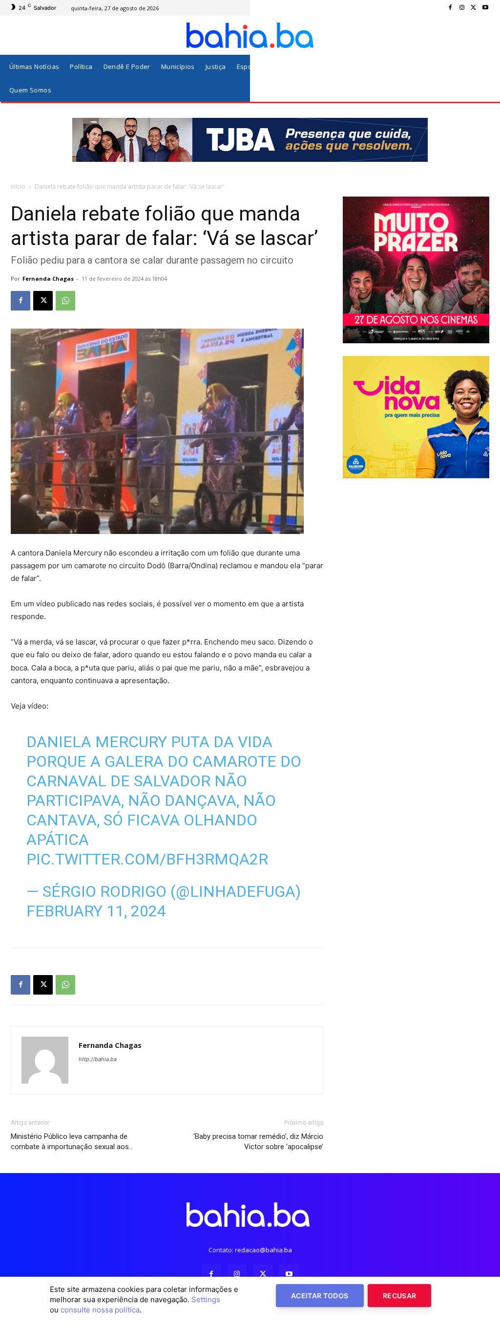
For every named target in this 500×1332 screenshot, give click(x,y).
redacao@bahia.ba (263, 1249)
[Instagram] (462, 8)
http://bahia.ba (98, 1059)
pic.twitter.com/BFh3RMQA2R (147, 859)
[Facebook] (450, 8)
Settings (205, 1299)
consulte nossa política (100, 1309)
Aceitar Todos (320, 1295)
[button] (479, 78)
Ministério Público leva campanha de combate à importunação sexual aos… (72, 1141)
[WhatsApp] (65, 301)
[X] (473, 8)
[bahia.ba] (250, 35)
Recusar (399, 1295)
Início (18, 186)
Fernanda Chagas (48, 278)
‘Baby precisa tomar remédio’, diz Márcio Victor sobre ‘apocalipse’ (258, 1141)
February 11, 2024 (96, 911)
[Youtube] (485, 8)
